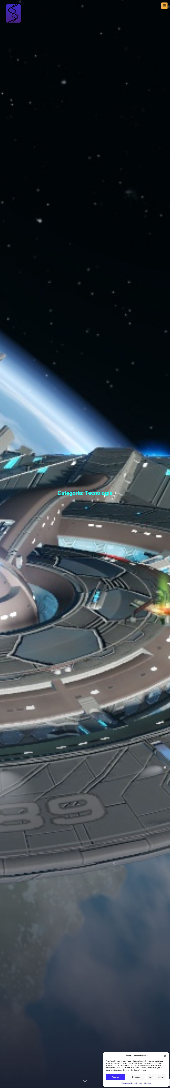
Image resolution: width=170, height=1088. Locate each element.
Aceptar (115, 1077)
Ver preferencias (156, 1077)
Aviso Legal (138, 1083)
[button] (165, 1055)
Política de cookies (127, 1083)
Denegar (136, 1077)
